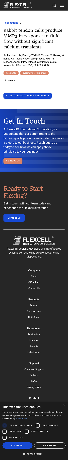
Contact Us (13, 160)
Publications (34, 334)
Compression (34, 311)
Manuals (34, 340)
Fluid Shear (34, 317)
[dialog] (34, 431)
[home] (17, 5)
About (34, 276)
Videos (34, 375)
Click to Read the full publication (27, 95)
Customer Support (34, 369)
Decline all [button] (49, 445)
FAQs (34, 381)
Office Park (34, 282)
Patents (34, 346)
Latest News (34, 352)
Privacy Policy (34, 387)
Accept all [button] (17, 445)
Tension (34, 305)
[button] (61, 5)
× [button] (64, 405)
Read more (21, 418)
